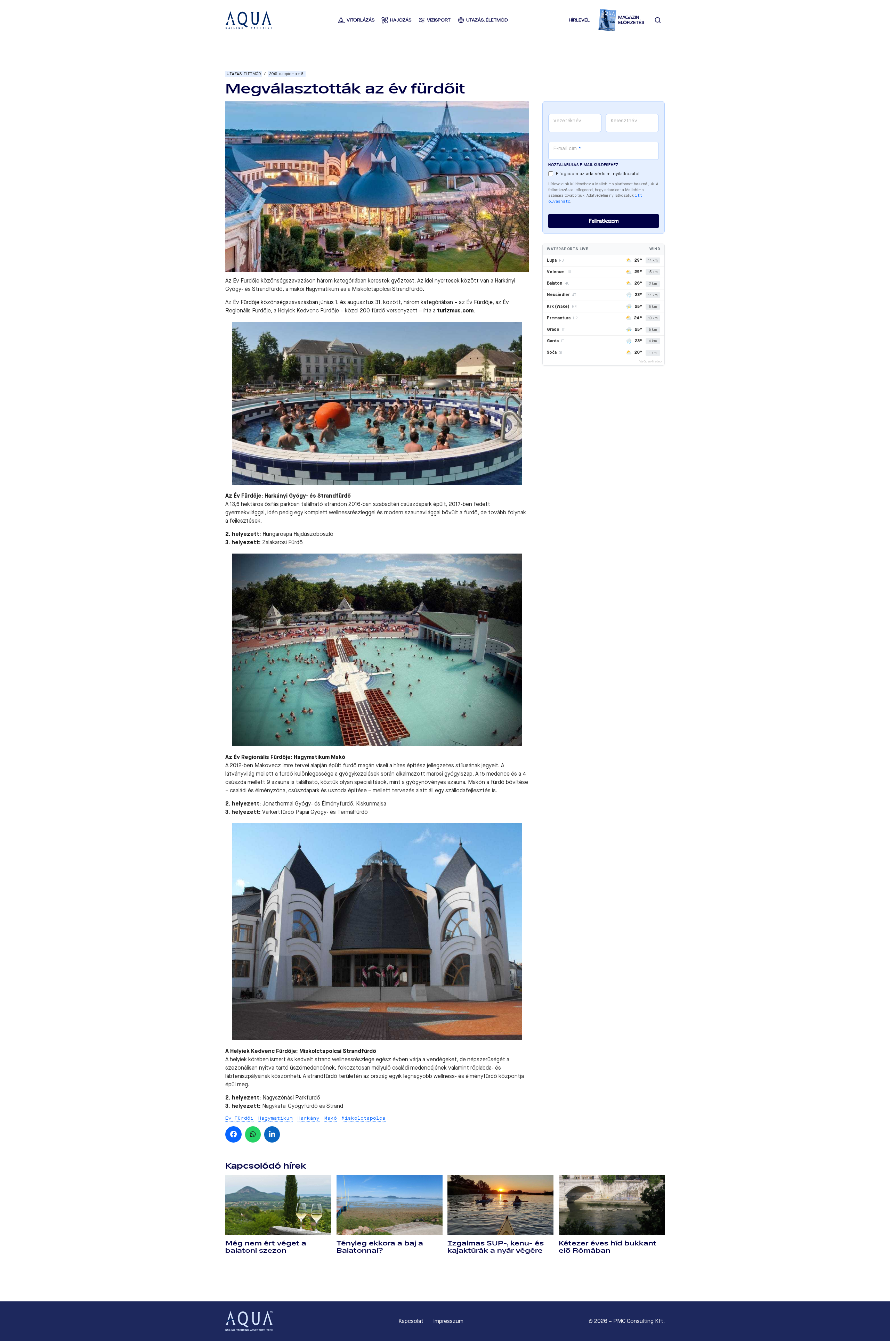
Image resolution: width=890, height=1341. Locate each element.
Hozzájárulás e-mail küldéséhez (583, 165)
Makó (330, 1118)
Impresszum (448, 1321)
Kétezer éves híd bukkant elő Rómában (607, 1247)
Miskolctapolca (364, 1118)
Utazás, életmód (244, 73)
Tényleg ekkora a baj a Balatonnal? (380, 1247)
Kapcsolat (410, 1321)
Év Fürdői (239, 1118)
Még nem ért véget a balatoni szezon (265, 1247)
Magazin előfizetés (631, 20)
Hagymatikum (275, 1118)
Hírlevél (579, 20)
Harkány (308, 1118)
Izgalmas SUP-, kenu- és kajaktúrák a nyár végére (495, 1247)
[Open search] (658, 20)
